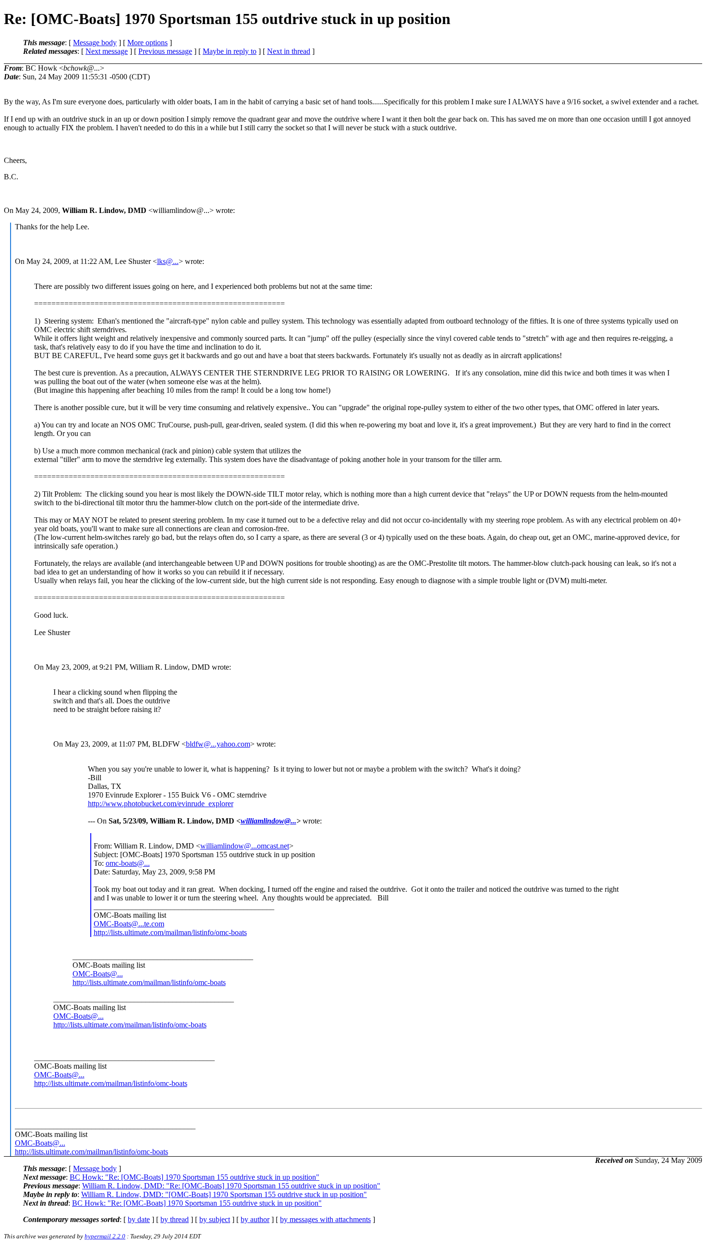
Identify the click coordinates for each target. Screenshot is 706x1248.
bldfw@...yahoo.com (218, 744)
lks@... (168, 261)
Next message (106, 51)
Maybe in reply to (229, 51)
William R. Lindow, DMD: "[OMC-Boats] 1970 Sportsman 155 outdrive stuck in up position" (224, 1194)
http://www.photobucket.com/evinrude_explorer (160, 803)
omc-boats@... (128, 863)
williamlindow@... (268, 821)
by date (139, 1219)
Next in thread (288, 51)
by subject (214, 1219)
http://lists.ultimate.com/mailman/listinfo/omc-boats (170, 932)
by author (255, 1219)
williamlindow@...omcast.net (244, 846)
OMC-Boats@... (98, 974)
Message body (95, 42)
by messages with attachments (325, 1219)
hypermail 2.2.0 (105, 1236)
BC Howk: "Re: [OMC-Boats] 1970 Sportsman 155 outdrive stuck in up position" (194, 1177)
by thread (174, 1219)
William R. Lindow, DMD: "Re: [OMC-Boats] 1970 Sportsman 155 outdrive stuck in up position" (231, 1186)
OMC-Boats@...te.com (129, 924)
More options (147, 42)
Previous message (165, 51)
